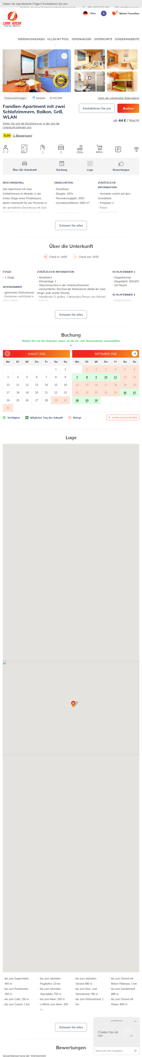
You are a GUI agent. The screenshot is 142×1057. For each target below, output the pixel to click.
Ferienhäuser (81, 39)
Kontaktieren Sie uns (97, 108)
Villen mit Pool (58, 39)
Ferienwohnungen (31, 39)
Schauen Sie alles (71, 225)
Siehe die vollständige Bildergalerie (118, 98)
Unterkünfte (103, 39)
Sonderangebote (127, 39)
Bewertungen (121, 169)
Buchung (61, 169)
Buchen (128, 108)
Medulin (40, 98)
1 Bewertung (22, 135)
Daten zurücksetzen (124, 417)
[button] (134, 353)
